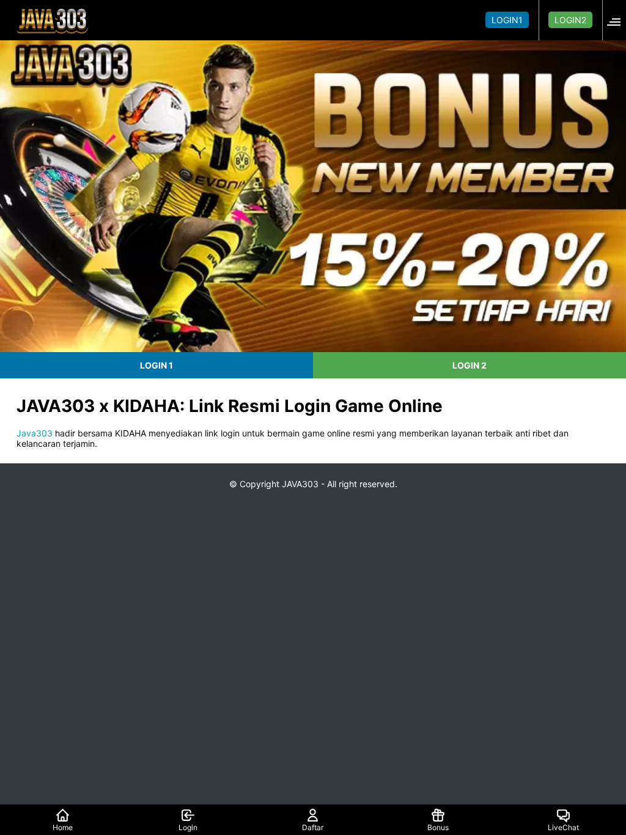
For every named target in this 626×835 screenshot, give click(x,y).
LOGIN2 (570, 20)
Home (63, 827)
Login (188, 827)
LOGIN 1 (156, 365)
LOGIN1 (507, 20)
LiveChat (563, 827)
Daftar (312, 827)
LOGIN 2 (469, 365)
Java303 (35, 433)
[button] (617, 20)
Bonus (438, 827)
